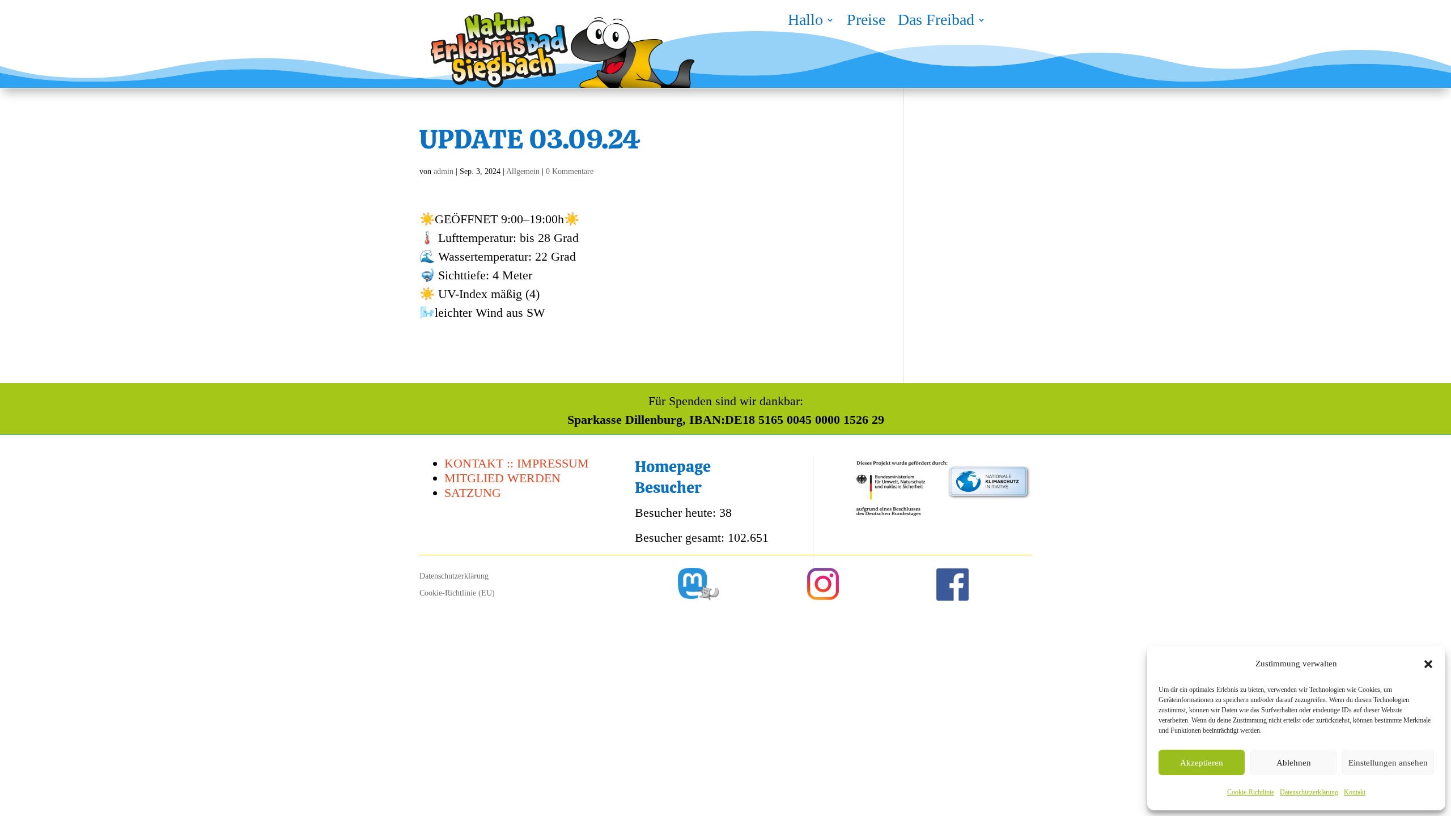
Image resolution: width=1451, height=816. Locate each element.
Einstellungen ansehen (1388, 762)
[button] (1428, 664)
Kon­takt (1354, 792)
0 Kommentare (569, 171)
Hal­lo (805, 22)
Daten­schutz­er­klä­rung (1309, 792)
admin (443, 171)
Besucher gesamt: (681, 537)
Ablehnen (1293, 762)
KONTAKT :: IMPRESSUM (516, 463)
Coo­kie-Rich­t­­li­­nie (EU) (457, 593)
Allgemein (523, 171)
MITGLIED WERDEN (502, 478)
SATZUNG (472, 493)
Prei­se (866, 22)
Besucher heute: (677, 512)
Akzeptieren (1201, 762)
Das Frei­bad (936, 22)
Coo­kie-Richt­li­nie (1250, 792)
